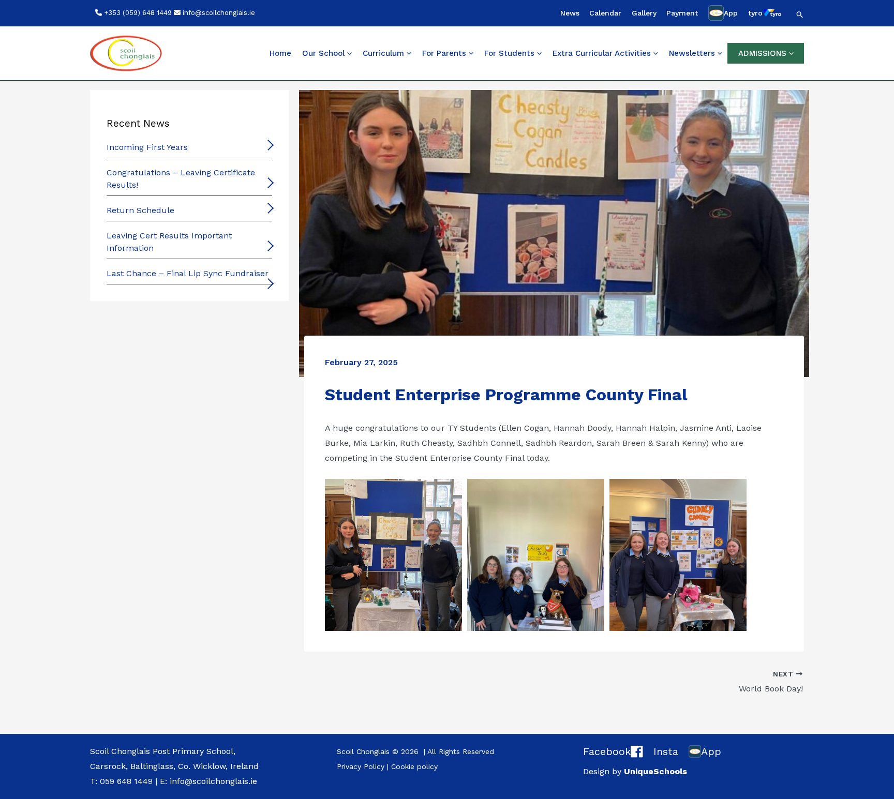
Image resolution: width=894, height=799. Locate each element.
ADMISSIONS (762, 53)
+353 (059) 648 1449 (138, 13)
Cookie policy (414, 766)
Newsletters (692, 53)
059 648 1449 (126, 781)
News (569, 13)
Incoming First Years (147, 147)
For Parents (444, 53)
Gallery (644, 13)
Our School (323, 53)
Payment (682, 13)
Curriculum (383, 53)
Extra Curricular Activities (602, 53)
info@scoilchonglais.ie (219, 13)
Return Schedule (140, 210)
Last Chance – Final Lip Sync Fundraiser (188, 273)
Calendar (605, 13)
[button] (800, 14)
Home (280, 53)
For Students (509, 53)
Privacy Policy (360, 766)
